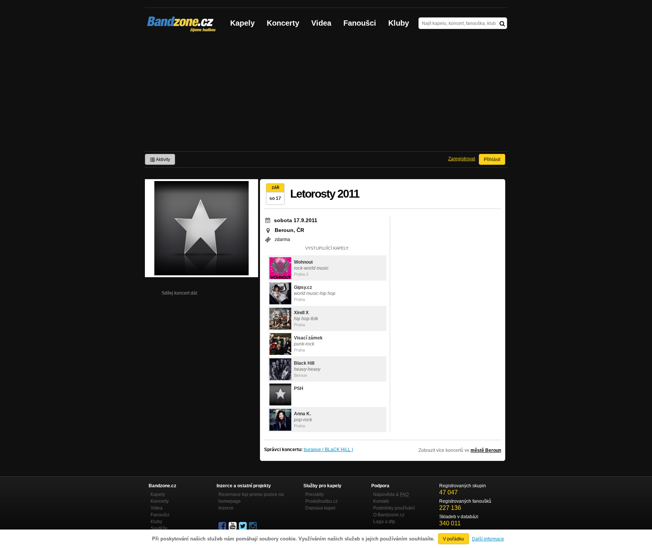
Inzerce (226, 508)
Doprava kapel (320, 508)
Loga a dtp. (384, 521)
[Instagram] (253, 526)
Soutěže (159, 528)
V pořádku (453, 539)
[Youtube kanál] (233, 526)
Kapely (242, 23)
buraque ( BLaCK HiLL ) (328, 449)
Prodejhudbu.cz (321, 501)
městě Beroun (486, 450)
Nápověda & (391, 494)
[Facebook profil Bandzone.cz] (223, 526)
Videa (321, 23)
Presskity (314, 494)
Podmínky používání (394, 508)
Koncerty (283, 23)
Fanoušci (359, 23)
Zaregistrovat (461, 158)
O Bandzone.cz (388, 514)
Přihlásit (492, 159)
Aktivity (162, 159)
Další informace (488, 539)
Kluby (398, 23)
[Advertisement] (326, 94)
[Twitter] (243, 526)
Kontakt (381, 501)
